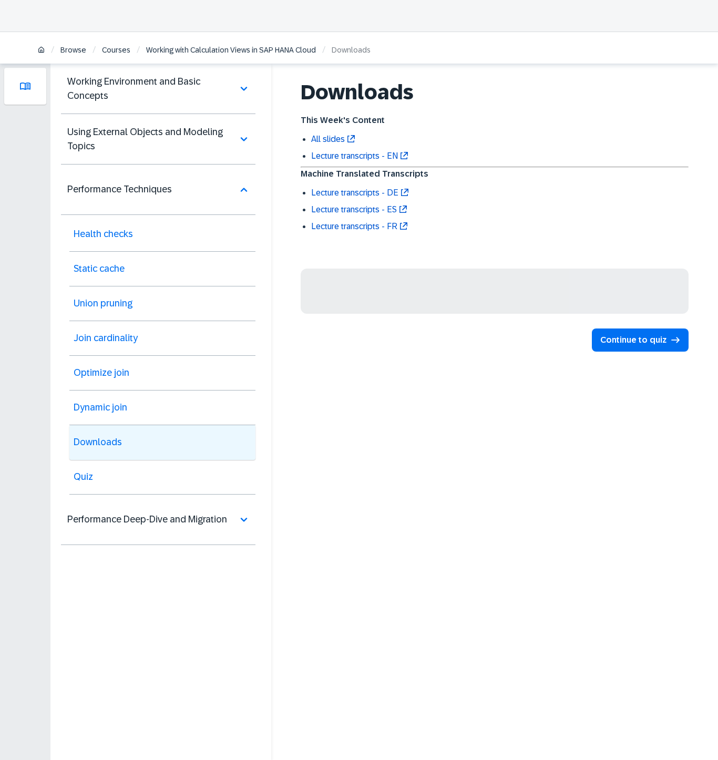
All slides (328, 139)
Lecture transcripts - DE (354, 192)
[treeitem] (158, 89)
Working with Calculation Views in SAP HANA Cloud (231, 50)
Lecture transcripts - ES (354, 209)
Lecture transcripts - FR (354, 226)
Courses (116, 50)
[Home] (41, 50)
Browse (73, 50)
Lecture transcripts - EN (354, 155)
